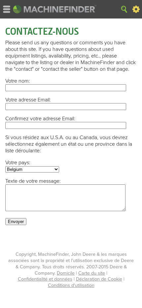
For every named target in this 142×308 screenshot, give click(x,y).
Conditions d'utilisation (71, 285)
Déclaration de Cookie (99, 279)
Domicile (66, 273)
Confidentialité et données (45, 279)
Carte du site (91, 273)
